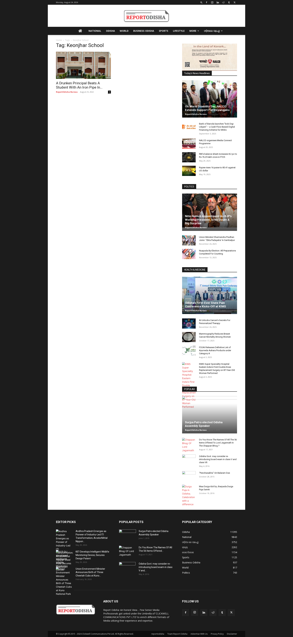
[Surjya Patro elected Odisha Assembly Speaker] (209, 414)
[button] (201, 2)
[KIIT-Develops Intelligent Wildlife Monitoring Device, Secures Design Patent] (64, 560)
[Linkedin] (217, 2)
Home (59, 40)
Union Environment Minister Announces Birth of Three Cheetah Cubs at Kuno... (90, 572)
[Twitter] (234, 2)
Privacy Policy (217, 633)
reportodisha (157, 633)
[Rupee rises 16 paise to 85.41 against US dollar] (189, 171)
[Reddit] (223, 2)
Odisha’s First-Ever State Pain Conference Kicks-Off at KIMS (205, 304)
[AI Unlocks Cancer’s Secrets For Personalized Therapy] (189, 323)
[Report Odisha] (146, 16)
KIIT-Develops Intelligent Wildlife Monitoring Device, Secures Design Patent (92, 555)
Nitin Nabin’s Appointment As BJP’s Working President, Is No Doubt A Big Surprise (208, 219)
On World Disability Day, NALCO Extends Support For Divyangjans (207, 108)
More (192, 30)
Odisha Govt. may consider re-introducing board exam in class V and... (155, 567)
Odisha (110, 30)
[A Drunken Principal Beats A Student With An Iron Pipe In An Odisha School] (83, 65)
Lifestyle (179, 30)
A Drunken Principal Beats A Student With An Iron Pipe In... (79, 85)
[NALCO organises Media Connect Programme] (189, 144)
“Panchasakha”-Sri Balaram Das (214, 473)
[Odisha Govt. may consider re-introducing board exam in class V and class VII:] (189, 459)
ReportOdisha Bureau (67, 92)
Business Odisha (143, 30)
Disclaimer (232, 633)
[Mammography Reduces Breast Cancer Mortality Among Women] (189, 337)
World (124, 30)
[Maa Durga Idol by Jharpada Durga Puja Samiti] (189, 495)
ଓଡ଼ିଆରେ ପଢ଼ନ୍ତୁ (212, 30)
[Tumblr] (228, 2)
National (95, 30)
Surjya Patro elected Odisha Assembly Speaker (203, 424)
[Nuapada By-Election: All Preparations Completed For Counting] (189, 254)
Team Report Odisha (177, 633)
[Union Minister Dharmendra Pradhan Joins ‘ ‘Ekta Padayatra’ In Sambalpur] (189, 240)
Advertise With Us (199, 633)
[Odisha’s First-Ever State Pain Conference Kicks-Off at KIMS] (209, 297)
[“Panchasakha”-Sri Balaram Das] (189, 479)
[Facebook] (206, 2)
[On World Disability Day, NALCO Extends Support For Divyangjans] (209, 102)
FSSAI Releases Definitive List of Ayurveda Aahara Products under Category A (215, 350)
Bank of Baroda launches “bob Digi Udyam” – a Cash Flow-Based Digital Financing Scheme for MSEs (217, 126)
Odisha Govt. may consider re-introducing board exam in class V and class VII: (218, 459)
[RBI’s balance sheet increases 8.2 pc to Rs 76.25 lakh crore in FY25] (189, 157)
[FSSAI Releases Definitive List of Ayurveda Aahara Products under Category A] (189, 351)
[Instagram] (212, 2)
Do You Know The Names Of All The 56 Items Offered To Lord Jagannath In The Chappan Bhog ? (218, 442)
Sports (163, 30)
